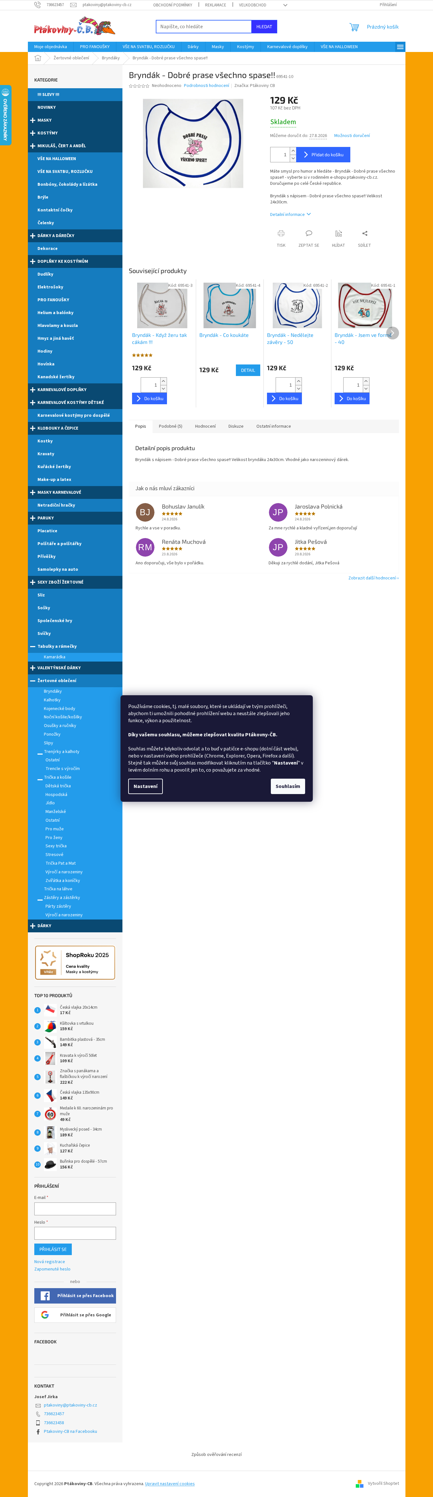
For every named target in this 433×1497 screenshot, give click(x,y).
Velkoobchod (252, 5)
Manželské (56, 811)
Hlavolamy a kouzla (57, 325)
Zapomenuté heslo (52, 1269)
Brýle (42, 197)
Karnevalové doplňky (62, 390)
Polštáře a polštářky (59, 544)
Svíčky (44, 633)
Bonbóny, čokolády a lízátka (67, 184)
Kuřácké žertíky (54, 467)
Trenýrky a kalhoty (61, 751)
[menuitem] (50, 47)
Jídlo (50, 803)
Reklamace (215, 5)
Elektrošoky (50, 287)
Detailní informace (287, 214)
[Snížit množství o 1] (293, 158)
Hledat (264, 26)
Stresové (54, 854)
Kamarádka (54, 657)
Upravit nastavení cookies (170, 1484)
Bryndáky (53, 691)
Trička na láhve (58, 889)
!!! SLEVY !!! (48, 94)
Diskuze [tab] (236, 426)
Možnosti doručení (352, 136)
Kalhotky (52, 700)
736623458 (54, 1423)
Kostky (45, 441)
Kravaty (45, 454)
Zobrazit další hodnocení (372, 578)
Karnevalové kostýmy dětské (70, 402)
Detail (248, 370)
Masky (44, 120)
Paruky (45, 518)
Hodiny (44, 351)
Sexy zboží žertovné (60, 582)
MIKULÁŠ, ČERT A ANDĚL (61, 146)
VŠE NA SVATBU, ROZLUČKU (65, 171)
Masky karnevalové (59, 492)
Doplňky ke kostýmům (62, 261)
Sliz (41, 595)
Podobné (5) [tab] (170, 426)
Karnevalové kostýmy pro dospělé (73, 415)
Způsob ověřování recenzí (216, 1454)
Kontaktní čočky (54, 210)
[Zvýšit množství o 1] (293, 151)
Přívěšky (46, 556)
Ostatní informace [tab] (273, 426)
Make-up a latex (54, 479)
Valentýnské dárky (59, 668)
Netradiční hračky (56, 505)
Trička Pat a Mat (61, 863)
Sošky (43, 608)
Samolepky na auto (57, 569)
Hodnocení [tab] (205, 426)
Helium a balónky (55, 313)
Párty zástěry (58, 906)
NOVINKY (46, 107)
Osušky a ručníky (60, 726)
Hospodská (56, 794)
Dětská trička (58, 786)
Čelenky (45, 223)
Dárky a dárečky (55, 236)
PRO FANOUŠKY (53, 300)
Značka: (254, 85)
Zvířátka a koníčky (63, 880)
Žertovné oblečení (56, 681)
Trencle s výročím (63, 769)
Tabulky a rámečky (57, 646)
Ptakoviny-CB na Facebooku (70, 1431)
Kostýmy (47, 133)
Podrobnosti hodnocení (206, 86)
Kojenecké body (59, 709)
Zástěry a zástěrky (62, 897)
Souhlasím (288, 786)
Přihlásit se (53, 1249)
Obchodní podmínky (172, 5)
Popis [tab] (140, 426)
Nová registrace (49, 1262)
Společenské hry (54, 621)
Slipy (48, 743)
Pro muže (55, 829)
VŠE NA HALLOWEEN (56, 159)
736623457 (54, 1414)
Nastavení (145, 786)
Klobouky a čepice (57, 428)
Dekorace (47, 248)
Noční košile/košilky (63, 717)
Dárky (44, 926)
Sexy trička (56, 846)
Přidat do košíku (328, 154)
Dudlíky (45, 274)
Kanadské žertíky (55, 377)
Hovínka (45, 364)
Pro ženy (54, 837)
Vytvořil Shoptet (383, 1484)
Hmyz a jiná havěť (55, 338)
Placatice (47, 531)
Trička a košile (57, 777)
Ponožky (52, 734)
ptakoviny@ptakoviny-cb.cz (70, 1405)
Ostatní (53, 760)
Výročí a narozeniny (64, 872)
